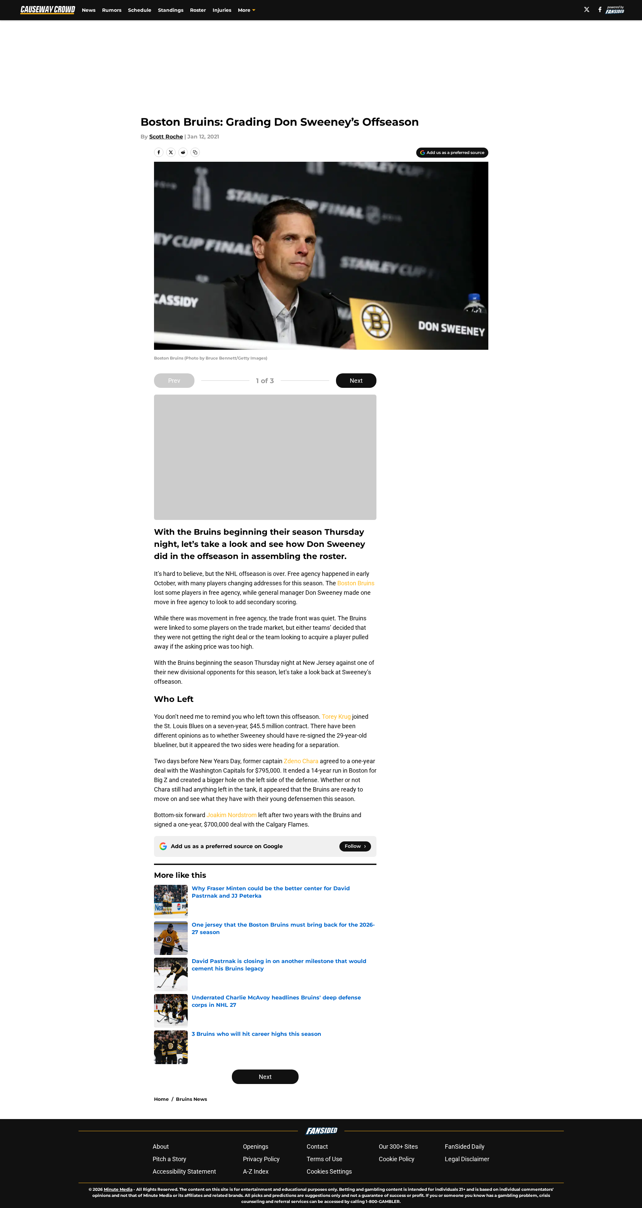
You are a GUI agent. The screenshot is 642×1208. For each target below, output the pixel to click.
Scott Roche (166, 136)
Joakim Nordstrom (232, 814)
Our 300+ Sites (398, 1146)
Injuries (222, 10)
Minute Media (118, 1189)
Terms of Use (324, 1159)
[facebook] (600, 9)
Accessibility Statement (184, 1171)
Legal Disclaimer (467, 1159)
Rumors (111, 10)
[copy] (195, 152)
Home (161, 1099)
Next (356, 380)
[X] (586, 9)
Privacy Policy (261, 1159)
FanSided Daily (465, 1146)
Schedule (139, 10)
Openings (255, 1146)
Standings (170, 10)
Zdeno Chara (301, 761)
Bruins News (191, 1099)
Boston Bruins (355, 583)
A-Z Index (256, 1171)
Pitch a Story (169, 1159)
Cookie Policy (397, 1159)
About (161, 1146)
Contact (317, 1146)
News (88, 10)
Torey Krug (336, 716)
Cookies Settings (329, 1171)
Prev (174, 380)
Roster (198, 10)
